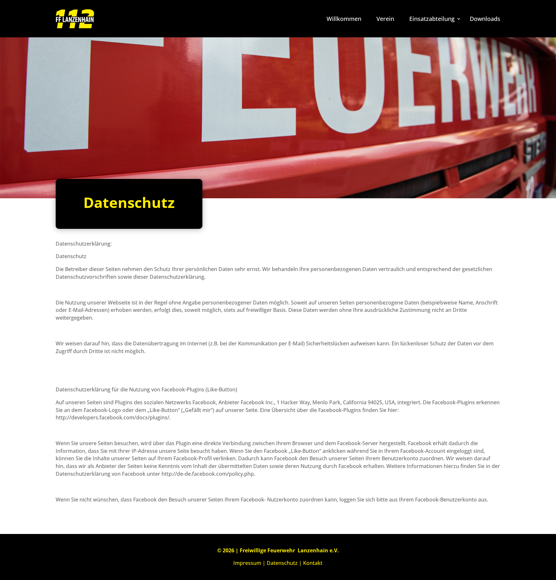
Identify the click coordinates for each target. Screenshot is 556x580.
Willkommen (344, 19)
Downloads (485, 19)
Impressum (247, 562)
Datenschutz (282, 562)
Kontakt (312, 562)
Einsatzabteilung (432, 19)
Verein (385, 19)
